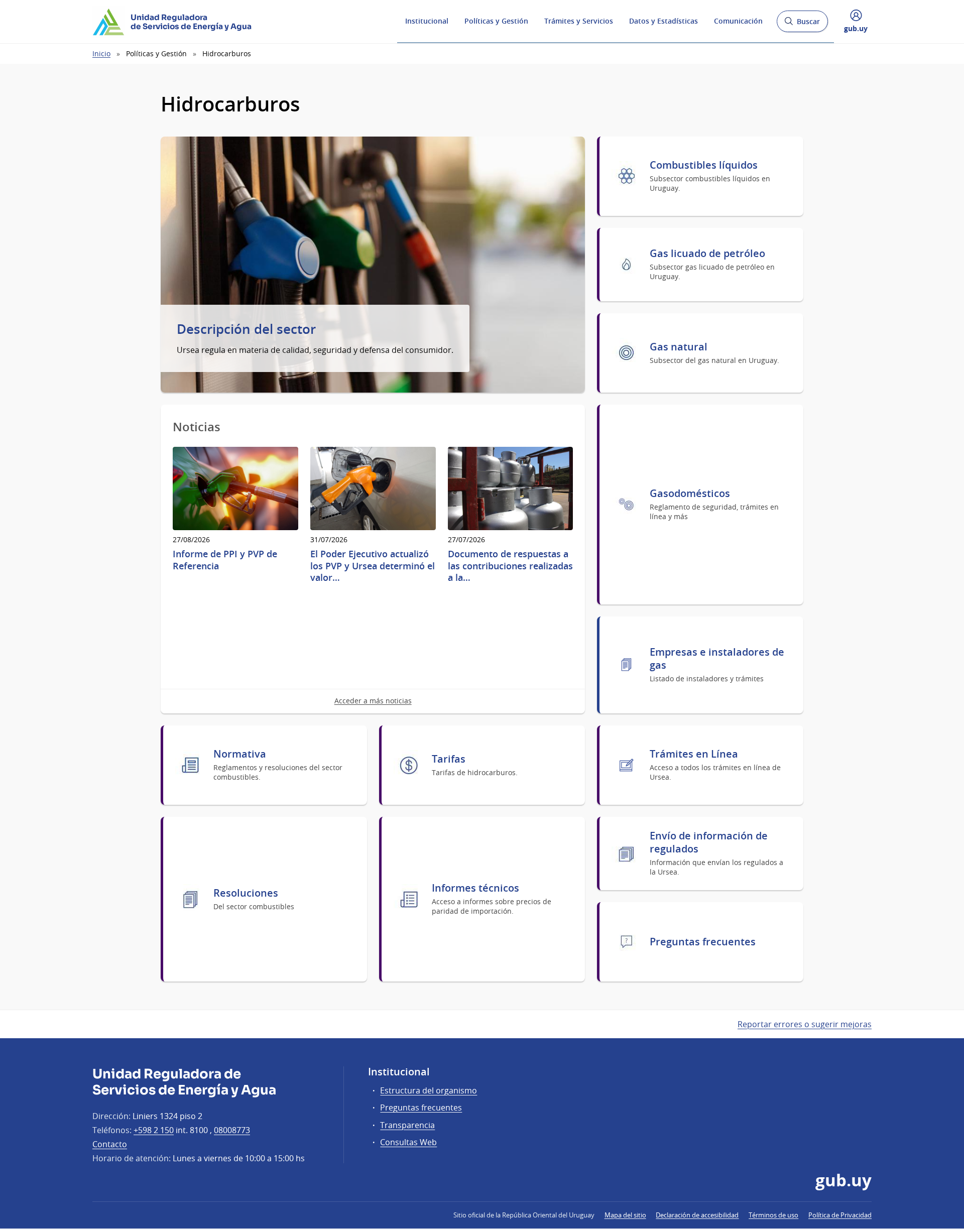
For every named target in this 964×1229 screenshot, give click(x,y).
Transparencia (407, 1125)
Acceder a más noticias (373, 700)
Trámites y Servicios (578, 21)
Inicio (101, 53)
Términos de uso (773, 1214)
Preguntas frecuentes (421, 1107)
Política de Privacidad (840, 1214)
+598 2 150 (154, 1130)
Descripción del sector (246, 329)
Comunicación (738, 21)
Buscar (802, 24)
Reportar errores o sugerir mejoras (805, 1024)
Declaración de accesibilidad (697, 1214)
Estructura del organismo (428, 1090)
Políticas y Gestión (496, 21)
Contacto (109, 1144)
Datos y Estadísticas (663, 21)
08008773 (232, 1130)
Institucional (426, 21)
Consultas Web (408, 1142)
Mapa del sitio (625, 1214)
